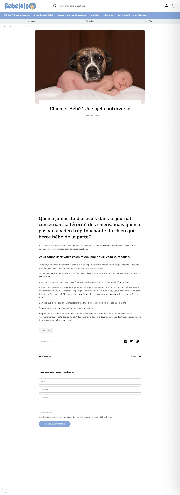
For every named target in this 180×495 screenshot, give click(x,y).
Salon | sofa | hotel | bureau (132, 15)
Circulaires (90, 21)
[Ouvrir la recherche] (54, 5)
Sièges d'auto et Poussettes (71, 15)
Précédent (46, 356)
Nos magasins (32, 21)
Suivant (134, 356)
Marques (108, 15)
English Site (147, 21)
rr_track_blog (45, 330)
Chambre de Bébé (43, 15)
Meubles (95, 15)
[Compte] (166, 4)
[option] (32, 21)
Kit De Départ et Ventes (17, 15)
